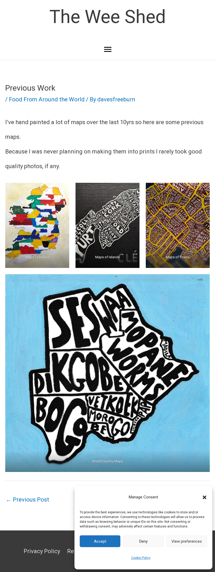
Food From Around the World (47, 99)
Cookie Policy (140, 558)
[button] (204, 497)
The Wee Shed (107, 17)
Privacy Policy (42, 551)
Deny (143, 541)
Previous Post (27, 499)
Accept (100, 541)
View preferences (186, 541)
